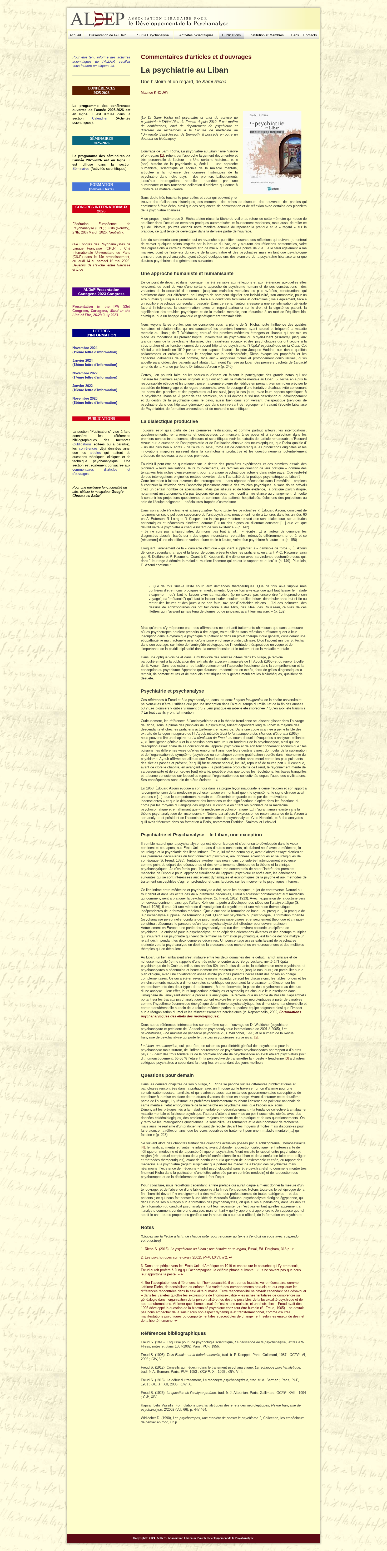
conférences (88, 448)
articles (95, 453)
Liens (295, 35)
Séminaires (81, 169)
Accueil (75, 35)
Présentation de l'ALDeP (107, 35)
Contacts (310, 35)
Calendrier (99, 118)
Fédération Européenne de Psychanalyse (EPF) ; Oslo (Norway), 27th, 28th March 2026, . (101, 228)
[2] (256, 1037)
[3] (287, 1058)
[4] (143, 1147)
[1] (162, 155)
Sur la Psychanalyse (153, 35)
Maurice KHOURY (154, 93)
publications (82, 444)
